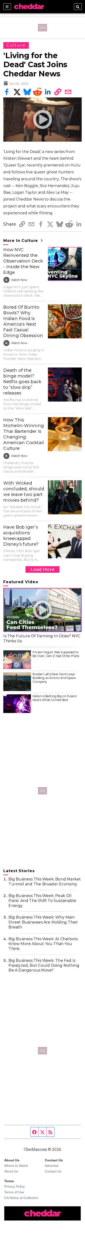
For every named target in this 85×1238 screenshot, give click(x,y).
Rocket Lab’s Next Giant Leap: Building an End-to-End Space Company (54, 677)
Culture (16, 45)
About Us (11, 1171)
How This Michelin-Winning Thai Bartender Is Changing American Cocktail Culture (23, 434)
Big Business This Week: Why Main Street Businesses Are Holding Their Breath (43, 922)
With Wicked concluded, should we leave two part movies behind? (23, 491)
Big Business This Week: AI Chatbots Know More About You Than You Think (43, 944)
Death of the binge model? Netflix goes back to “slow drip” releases (22, 381)
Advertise (52, 1166)
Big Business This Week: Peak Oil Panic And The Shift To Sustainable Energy (42, 900)
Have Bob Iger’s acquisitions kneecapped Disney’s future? (20, 535)
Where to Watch (16, 1166)
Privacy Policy (14, 1186)
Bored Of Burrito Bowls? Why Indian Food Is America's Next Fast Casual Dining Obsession (23, 321)
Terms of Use (14, 1192)
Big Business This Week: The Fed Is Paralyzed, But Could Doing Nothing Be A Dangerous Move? (43, 965)
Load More (42, 569)
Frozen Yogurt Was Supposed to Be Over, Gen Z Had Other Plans (56, 654)
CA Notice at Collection (21, 1198)
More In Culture (21, 240)
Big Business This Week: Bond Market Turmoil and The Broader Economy (44, 881)
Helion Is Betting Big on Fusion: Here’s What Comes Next (55, 698)
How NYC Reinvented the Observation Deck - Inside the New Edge (23, 261)
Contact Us (53, 1171)
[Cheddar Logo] (29, 7)
